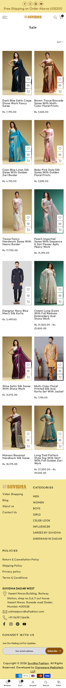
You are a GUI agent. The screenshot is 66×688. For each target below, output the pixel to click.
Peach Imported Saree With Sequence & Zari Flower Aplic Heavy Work (48, 243)
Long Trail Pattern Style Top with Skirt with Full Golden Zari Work (48, 459)
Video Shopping (12, 494)
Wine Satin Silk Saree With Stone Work (16, 387)
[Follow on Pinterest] (35, 4)
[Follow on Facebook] (25, 4)
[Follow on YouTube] (41, 4)
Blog (5, 500)
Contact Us (9, 512)
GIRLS (37, 514)
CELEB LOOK (41, 520)
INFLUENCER (41, 526)
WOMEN (38, 502)
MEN (36, 496)
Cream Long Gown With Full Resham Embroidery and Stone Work (46, 315)
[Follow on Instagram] (30, 4)
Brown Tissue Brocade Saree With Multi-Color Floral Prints (48, 103)
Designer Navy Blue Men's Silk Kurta (15, 312)
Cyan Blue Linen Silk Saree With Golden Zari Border (15, 172)
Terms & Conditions (15, 577)
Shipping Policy (12, 565)
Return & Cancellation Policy (20, 559)
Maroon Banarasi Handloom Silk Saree (16, 456)
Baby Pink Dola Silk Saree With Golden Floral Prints (47, 172)
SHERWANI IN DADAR (47, 538)
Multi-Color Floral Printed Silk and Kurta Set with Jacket (49, 388)
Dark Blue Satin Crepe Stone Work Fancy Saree (17, 103)
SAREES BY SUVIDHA (47, 532)
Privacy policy (11, 571)
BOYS (36, 508)
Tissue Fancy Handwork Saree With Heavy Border (16, 241)
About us (8, 506)
